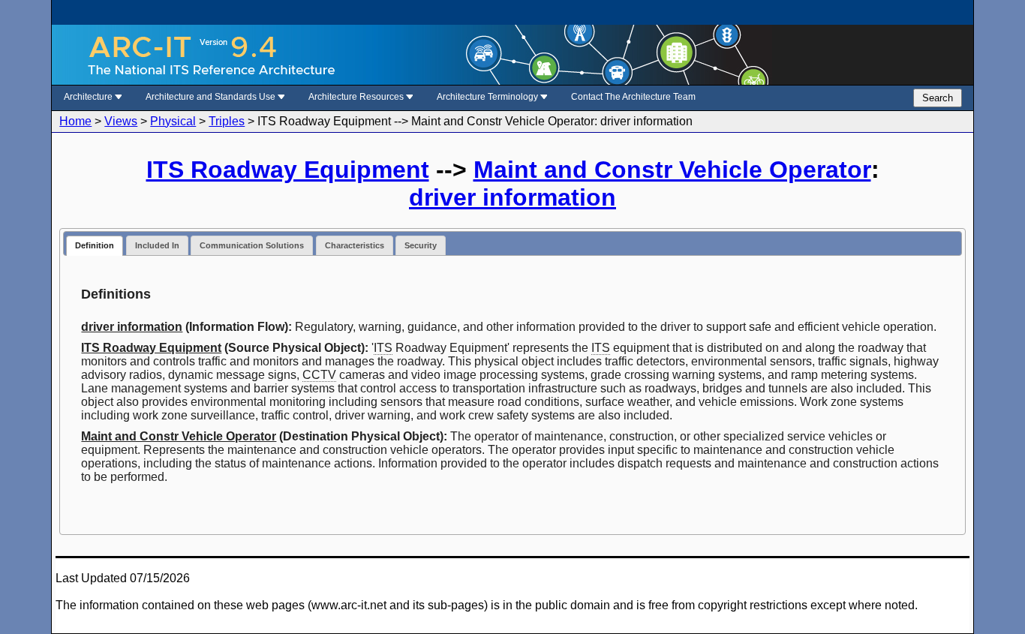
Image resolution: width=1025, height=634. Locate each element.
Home (75, 121)
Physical (173, 121)
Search (937, 98)
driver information (512, 197)
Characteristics (354, 245)
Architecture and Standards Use (212, 97)
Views (120, 121)
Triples (227, 121)
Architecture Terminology (488, 97)
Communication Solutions (252, 245)
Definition (94, 245)
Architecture (89, 97)
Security (420, 245)
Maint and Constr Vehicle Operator (672, 169)
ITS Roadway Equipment (287, 169)
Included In (157, 245)
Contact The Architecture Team (633, 97)
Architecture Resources (357, 97)
